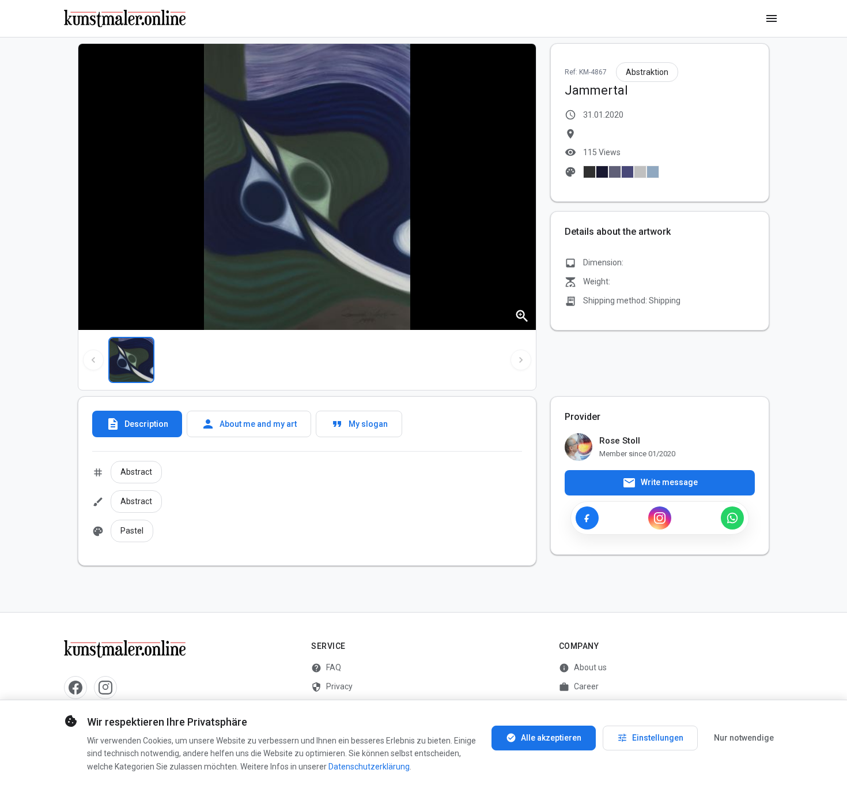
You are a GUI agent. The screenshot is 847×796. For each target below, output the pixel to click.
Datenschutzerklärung (369, 766)
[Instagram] (659, 518)
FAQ (326, 668)
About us (583, 668)
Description (137, 424)
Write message (660, 483)
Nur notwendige (744, 737)
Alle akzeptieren (543, 738)
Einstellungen (650, 738)
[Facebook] (587, 518)
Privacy (332, 687)
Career (579, 687)
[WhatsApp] (732, 518)
